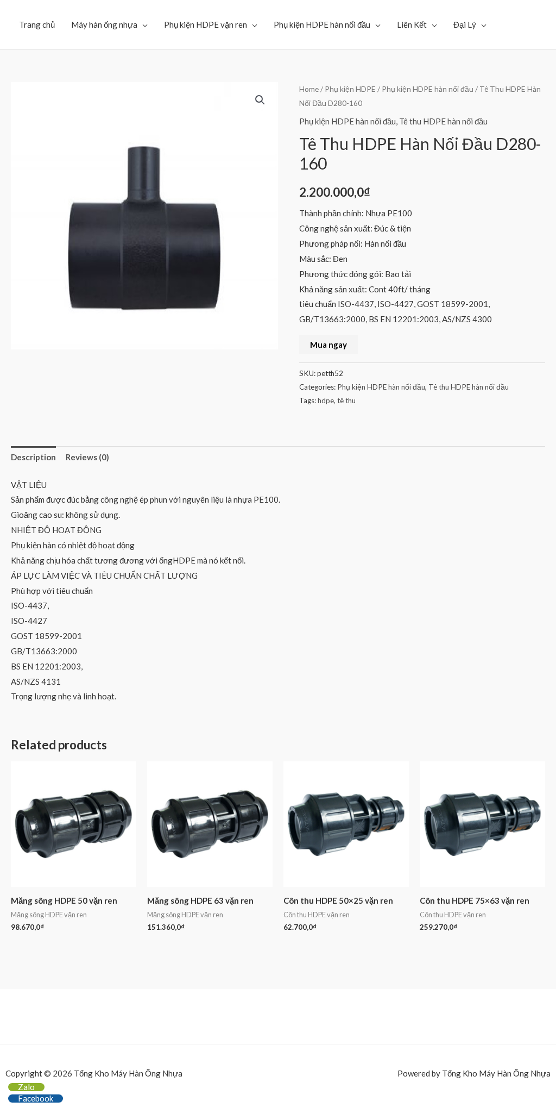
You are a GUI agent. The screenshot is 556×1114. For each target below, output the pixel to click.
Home (309, 88)
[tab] (33, 458)
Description (33, 457)
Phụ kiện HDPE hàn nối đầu (322, 24)
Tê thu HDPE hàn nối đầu (443, 121)
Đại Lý (464, 24)
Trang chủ (37, 24)
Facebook (35, 1098)
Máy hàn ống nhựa (104, 24)
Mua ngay (328, 344)
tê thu (346, 400)
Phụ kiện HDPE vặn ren (205, 24)
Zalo (26, 1087)
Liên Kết (412, 24)
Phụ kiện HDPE (350, 88)
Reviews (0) (87, 457)
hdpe (326, 400)
